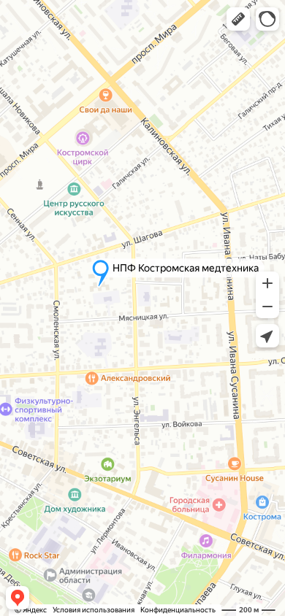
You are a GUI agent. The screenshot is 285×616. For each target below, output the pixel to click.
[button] (238, 19)
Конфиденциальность (178, 610)
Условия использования (93, 610)
